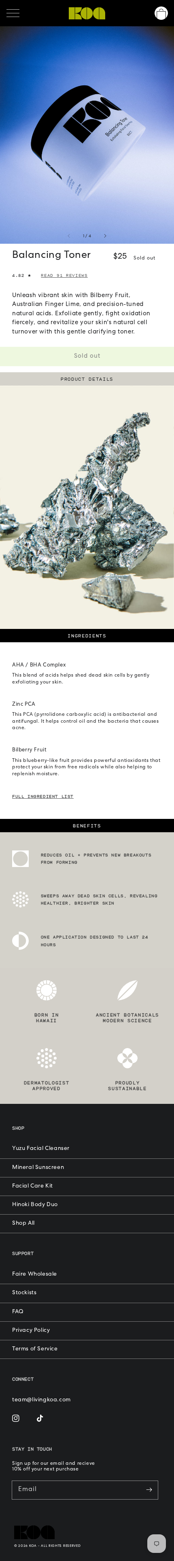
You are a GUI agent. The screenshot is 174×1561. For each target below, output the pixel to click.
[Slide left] (69, 237)
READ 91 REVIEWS (64, 275)
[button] (12, 13)
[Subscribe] (149, 1490)
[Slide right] (105, 237)
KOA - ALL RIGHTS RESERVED (55, 1546)
